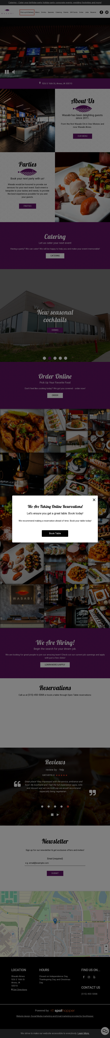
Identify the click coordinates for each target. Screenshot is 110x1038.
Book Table (55, 533)
